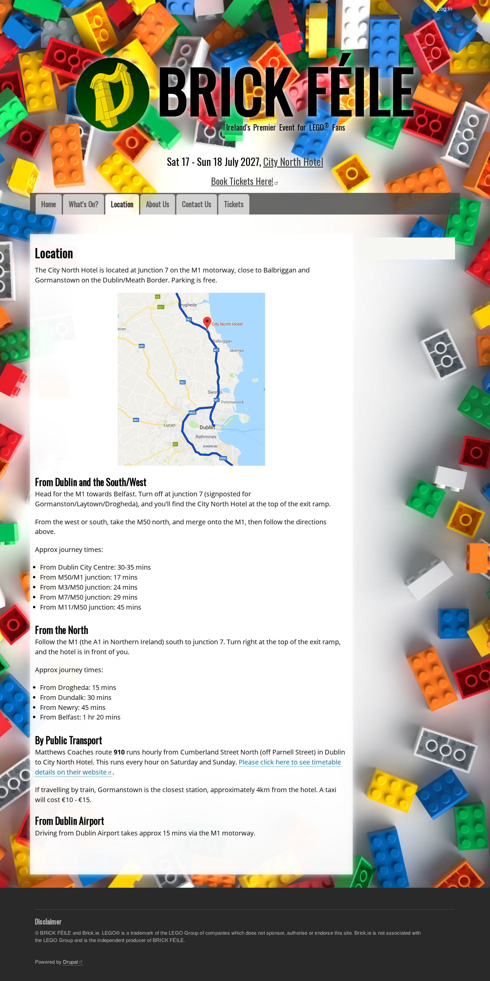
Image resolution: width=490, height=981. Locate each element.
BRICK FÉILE (285, 89)
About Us (157, 204)
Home (48, 204)
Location (122, 204)
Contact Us (196, 204)
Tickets (234, 204)
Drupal (70, 961)
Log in (444, 8)
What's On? (83, 204)
